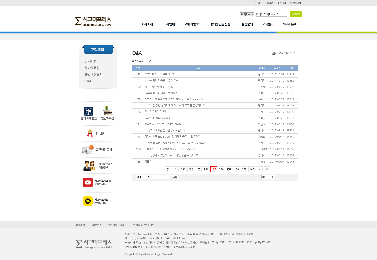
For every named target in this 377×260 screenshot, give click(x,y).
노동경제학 (262, 149)
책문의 (148, 161)
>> (267, 169)
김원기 (261, 111)
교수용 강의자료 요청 (155, 111)
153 (198, 169)
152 (190, 169)
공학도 (261, 74)
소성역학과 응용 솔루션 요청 (159, 74)
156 (221, 169)
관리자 (261, 80)
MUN (262, 136)
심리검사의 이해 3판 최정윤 (159, 86)
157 (229, 169)
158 (236, 169)
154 (206, 169)
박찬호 (261, 124)
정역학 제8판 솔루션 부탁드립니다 (163, 124)
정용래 (261, 86)
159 (244, 169)
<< (167, 169)
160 (252, 169)
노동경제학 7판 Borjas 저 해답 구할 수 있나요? (169, 148)
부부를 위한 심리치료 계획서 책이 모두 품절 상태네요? (173, 99)
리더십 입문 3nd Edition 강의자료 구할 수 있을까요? (173, 136)
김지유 (261, 161)
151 (183, 169)
